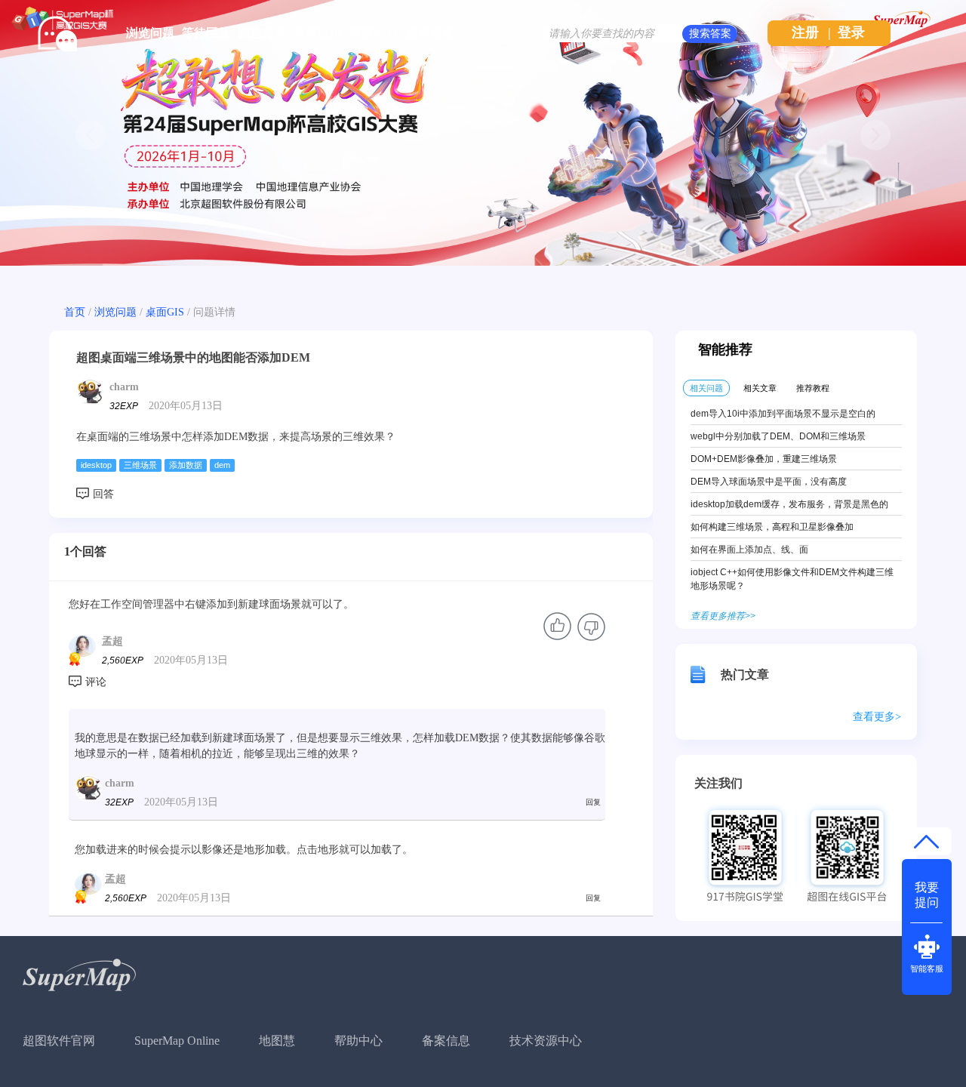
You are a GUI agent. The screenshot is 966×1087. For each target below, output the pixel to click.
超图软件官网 (59, 1040)
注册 (805, 32)
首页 (74, 312)
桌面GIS (165, 312)
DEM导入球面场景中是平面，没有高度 (769, 481)
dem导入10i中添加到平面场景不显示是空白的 (783, 413)
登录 (851, 32)
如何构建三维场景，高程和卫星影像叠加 (772, 527)
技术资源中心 (545, 1040)
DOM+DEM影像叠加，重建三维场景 (764, 459)
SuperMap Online (177, 1040)
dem (222, 465)
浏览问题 (150, 32)
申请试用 (318, 32)
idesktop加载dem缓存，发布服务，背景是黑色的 (789, 504)
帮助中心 (358, 1040)
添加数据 (185, 465)
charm (124, 387)
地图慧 (277, 1040)
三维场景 (140, 465)
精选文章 (262, 32)
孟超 (112, 641)
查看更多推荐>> (723, 616)
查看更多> (877, 716)
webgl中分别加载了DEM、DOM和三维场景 (778, 436)
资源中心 (373, 32)
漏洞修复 (429, 32)
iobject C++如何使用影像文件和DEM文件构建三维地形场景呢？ (792, 579)
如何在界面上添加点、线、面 (749, 549)
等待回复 (206, 32)
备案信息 (446, 1040)
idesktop (96, 465)
